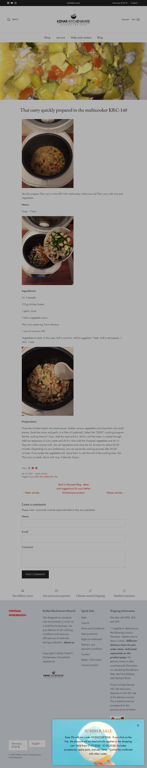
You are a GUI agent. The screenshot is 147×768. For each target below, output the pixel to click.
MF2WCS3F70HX (101, 737)
